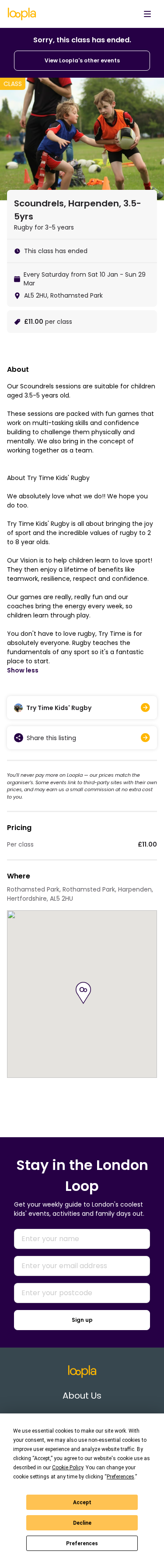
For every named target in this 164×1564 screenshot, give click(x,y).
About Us (82, 1395)
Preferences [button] (120, 1477)
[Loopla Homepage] (22, 14)
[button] (83, 993)
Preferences (82, 1543)
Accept (82, 1502)
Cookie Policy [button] (67, 1468)
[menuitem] (147, 14)
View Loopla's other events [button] (82, 60)
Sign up (82, 1320)
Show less (22, 670)
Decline (82, 1523)
